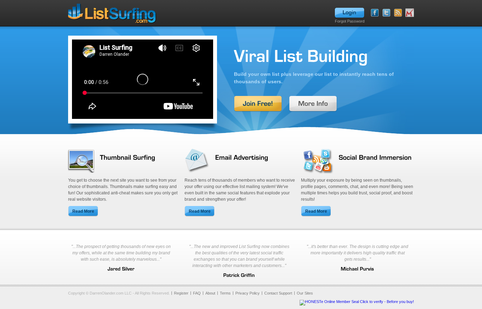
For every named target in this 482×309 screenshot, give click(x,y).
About (210, 293)
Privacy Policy (247, 293)
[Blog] (398, 12)
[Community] (409, 12)
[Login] (349, 13)
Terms (225, 293)
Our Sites (305, 293)
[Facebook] (374, 12)
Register (181, 293)
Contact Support (278, 293)
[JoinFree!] (258, 104)
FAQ (197, 293)
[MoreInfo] (313, 104)
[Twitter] (386, 12)
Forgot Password (349, 21)
